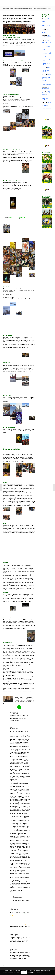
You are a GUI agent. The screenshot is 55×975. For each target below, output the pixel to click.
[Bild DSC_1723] (6, 222)
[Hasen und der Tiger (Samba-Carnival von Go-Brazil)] (54, 487)
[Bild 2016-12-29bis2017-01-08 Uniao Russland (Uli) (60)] (6, 204)
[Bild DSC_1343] (32, 513)
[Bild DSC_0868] (19, 469)
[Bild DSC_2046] (15, 632)
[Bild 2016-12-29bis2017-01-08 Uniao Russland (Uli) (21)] (13, 165)
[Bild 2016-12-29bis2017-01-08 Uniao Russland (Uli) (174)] (6, 355)
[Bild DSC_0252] (19, 71)
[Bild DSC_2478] (6, 310)
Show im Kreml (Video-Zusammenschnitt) (17, 217)
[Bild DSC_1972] (13, 231)
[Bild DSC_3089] (32, 436)
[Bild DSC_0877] (19, 513)
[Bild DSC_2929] (13, 387)
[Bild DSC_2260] (7, 632)
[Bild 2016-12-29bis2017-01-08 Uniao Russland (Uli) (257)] (13, 418)
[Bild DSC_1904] (19, 253)
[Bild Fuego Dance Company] (19, 244)
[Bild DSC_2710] (32, 353)
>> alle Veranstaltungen (46, 108)
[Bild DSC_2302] (25, 247)
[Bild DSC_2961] (32, 377)
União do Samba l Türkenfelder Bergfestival (46, 93)
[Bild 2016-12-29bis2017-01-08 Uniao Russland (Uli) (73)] (32, 271)
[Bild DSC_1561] (6, 169)
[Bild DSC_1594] (32, 193)
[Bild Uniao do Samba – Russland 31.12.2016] (6, 111)
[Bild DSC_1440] (13, 171)
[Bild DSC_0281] (13, 513)
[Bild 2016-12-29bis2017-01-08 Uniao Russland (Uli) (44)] (6, 608)
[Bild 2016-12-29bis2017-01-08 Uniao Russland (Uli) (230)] (19, 418)
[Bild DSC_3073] (6, 436)
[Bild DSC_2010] (19, 234)
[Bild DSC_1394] (32, 168)
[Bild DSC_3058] (25, 405)
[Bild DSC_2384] (13, 254)
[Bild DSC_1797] (6, 230)
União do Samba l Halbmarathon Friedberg (46, 42)
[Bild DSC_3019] (13, 412)
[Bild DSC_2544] (19, 319)
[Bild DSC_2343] (6, 248)
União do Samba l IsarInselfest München (46, 25)
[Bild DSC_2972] (25, 381)
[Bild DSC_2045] (32, 265)
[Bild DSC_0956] (25, 475)
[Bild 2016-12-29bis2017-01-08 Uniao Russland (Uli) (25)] (6, 193)
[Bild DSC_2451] (32, 310)
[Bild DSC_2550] (6, 320)
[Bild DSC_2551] (32, 320)
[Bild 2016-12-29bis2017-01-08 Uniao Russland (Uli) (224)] (6, 405)
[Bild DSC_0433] (25, 465)
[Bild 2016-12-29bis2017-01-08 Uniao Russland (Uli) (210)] (32, 384)
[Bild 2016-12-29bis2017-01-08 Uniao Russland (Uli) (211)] (8, 538)
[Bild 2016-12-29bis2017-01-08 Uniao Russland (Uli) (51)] (25, 200)
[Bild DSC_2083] (6, 235)
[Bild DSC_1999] (25, 233)
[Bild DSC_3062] (6, 411)
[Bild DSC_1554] (6, 467)
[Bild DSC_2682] (6, 351)
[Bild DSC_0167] (13, 608)
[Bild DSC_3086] (19, 438)
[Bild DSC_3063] (32, 407)
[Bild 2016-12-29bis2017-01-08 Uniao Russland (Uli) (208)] (6, 378)
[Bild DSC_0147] (8, 53)
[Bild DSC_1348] (13, 509)
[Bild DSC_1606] (6, 197)
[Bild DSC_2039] (23, 636)
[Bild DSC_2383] (32, 255)
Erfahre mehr (30, 972)
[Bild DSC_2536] (25, 316)
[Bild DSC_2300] (32, 246)
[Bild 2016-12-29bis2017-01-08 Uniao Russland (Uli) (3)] (19, 53)
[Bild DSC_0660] (32, 465)
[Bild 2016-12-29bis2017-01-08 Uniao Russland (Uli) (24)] (6, 165)
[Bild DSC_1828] (32, 222)
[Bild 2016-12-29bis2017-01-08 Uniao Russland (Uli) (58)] (32, 201)
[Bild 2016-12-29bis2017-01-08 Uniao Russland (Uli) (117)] (19, 313)
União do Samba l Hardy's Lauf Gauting (46, 48)
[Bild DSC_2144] (6, 241)
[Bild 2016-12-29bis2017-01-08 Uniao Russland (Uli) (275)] (25, 439)
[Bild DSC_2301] (13, 247)
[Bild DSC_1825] (25, 222)
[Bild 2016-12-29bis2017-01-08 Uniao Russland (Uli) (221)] (25, 412)
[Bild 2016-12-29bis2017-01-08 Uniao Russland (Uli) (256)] (6, 418)
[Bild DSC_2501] (13, 304)
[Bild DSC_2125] (32, 235)
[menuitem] (50, 3)
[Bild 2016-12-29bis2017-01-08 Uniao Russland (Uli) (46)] (13, 604)
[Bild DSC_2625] (6, 304)
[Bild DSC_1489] (25, 175)
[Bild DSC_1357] (8, 549)
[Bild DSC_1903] (31, 636)
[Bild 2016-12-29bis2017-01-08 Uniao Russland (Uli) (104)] (19, 538)
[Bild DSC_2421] (13, 260)
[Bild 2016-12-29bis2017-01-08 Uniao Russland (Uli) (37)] (25, 193)
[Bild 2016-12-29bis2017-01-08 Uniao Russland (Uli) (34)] (13, 194)
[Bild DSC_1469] (6, 173)
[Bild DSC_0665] (25, 469)
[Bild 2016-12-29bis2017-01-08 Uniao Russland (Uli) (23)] (19, 168)
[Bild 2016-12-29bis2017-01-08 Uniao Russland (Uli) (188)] (25, 374)
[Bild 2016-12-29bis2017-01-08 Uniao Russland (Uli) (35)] (19, 196)
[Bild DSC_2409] (6, 278)
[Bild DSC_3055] (19, 407)
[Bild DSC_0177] (13, 71)
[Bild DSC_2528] (30, 554)
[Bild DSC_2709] (25, 351)
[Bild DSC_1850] (13, 226)
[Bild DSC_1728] (13, 222)
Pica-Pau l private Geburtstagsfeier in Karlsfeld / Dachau (46, 37)
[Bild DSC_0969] (6, 474)
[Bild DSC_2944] (13, 377)
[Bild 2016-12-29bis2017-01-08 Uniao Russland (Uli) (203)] (19, 382)
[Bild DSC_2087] (13, 237)
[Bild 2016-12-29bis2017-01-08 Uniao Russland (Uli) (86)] (25, 326)
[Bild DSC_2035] (13, 270)
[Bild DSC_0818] (32, 114)
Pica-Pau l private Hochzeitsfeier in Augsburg (46, 20)
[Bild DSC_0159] (19, 605)
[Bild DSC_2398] (25, 254)
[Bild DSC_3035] (13, 405)
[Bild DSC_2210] (25, 240)
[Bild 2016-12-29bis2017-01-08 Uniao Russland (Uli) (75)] (25, 273)
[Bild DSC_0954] (32, 470)
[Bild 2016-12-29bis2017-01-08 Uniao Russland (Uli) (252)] (32, 418)
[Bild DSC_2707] (13, 353)
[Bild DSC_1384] (25, 168)
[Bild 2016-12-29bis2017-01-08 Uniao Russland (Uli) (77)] (32, 275)
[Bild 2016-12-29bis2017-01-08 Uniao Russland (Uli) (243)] (32, 414)
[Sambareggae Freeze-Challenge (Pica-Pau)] (1, 487)
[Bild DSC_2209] (32, 239)
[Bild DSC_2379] (19, 272)
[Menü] (50, 3)
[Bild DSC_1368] (30, 543)
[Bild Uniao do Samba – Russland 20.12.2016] (6, 71)
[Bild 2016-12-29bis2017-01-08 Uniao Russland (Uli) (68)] (25, 261)
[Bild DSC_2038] (6, 269)
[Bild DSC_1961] (32, 226)
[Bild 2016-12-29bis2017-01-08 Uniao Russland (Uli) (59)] (13, 203)
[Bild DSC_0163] (25, 605)
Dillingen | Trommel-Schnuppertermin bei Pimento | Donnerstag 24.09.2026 (46, 77)
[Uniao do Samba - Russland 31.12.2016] (8, 699)
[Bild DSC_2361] (6, 252)
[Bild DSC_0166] (32, 605)
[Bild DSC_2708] (19, 353)
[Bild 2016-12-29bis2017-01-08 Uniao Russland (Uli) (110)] (13, 311)
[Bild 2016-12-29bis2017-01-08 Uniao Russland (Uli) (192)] (19, 378)
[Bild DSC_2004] (32, 231)
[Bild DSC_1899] (25, 269)
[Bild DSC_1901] (19, 262)
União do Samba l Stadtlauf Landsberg (46, 98)
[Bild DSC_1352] (6, 517)
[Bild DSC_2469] (19, 306)
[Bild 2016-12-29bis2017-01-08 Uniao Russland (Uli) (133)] (19, 326)
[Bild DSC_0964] (19, 474)
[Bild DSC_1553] (13, 467)
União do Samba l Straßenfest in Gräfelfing (46, 31)
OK (23, 972)
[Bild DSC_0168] (19, 609)
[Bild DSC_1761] (19, 225)
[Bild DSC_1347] (19, 509)
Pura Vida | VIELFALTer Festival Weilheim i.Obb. (46, 104)
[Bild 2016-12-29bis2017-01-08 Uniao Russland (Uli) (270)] (13, 435)
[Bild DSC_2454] (25, 306)
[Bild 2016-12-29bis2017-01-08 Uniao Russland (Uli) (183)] (25, 355)
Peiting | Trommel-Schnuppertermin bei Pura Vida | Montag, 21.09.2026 (46, 62)
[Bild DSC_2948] (19, 375)
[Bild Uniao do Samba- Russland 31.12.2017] (19, 118)
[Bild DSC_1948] (25, 226)
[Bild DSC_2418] (6, 259)
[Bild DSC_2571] (32, 304)
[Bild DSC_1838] (6, 226)
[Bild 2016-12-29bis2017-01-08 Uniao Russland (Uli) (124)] (13, 322)
